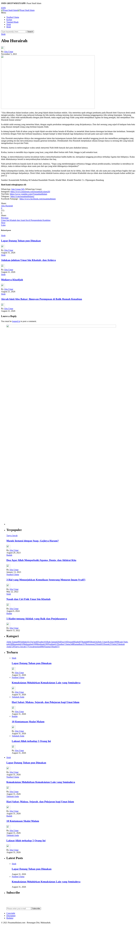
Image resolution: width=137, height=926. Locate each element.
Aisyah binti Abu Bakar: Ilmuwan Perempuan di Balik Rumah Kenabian (41, 299)
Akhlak (23, 642)
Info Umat (103, 642)
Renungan (91, 644)
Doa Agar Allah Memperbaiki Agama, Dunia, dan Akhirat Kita (41, 560)
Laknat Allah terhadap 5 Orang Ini (31, 741)
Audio (42, 642)
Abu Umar (8, 51)
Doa (63, 642)
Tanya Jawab (12, 535)
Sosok (107, 644)
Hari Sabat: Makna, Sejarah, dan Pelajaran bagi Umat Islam (45, 702)
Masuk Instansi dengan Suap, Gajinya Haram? (32, 540)
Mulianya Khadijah (12, 279)
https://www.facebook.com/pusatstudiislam (38, 199)
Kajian (9, 19)
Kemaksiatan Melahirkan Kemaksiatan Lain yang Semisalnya (46, 682)
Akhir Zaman (13, 642)
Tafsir (114, 644)
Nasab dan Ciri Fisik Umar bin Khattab (28, 599)
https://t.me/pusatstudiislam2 (22, 196)
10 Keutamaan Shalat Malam (28, 721)
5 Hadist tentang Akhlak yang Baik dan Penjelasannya (36, 618)
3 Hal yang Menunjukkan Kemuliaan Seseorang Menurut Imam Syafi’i (45, 579)
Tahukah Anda (18, 697)
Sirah (8, 24)
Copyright (10, 913)
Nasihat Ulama (12, 17)
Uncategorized (36, 646)
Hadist (9, 613)
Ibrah (8, 27)
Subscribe (36, 909)
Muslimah (42, 644)
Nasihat (53, 644)
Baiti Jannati (53, 642)
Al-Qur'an (32, 642)
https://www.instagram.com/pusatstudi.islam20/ (30, 191)
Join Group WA (17, 189)
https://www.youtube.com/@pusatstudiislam (28, 194)
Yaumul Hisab (12, 22)
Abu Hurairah (7, 206)
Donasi (70, 642)
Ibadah (9, 555)
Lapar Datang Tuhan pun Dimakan (21, 240)
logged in (16, 321)
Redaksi (9, 918)
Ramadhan (79, 644)
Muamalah (17, 644)
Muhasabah (29, 644)
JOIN (3, 8)
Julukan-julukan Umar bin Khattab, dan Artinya (28, 260)
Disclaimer (11, 915)
